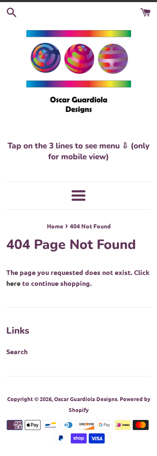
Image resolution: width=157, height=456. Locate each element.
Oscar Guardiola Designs (85, 398)
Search (17, 351)
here (13, 283)
